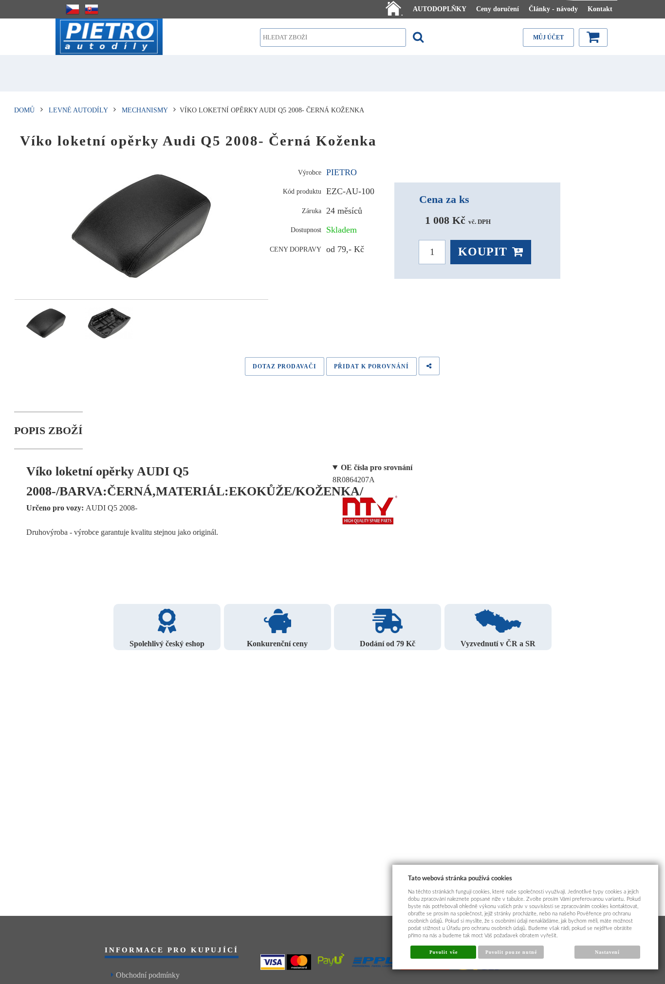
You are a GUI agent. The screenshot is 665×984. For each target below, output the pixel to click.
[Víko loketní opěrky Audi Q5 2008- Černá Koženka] (142, 226)
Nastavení (607, 952)
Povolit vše (443, 952)
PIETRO (341, 172)
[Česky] (72, 9)
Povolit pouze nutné (511, 952)
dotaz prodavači (284, 366)
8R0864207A (372, 473)
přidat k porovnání (371, 366)
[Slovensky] (91, 9)
